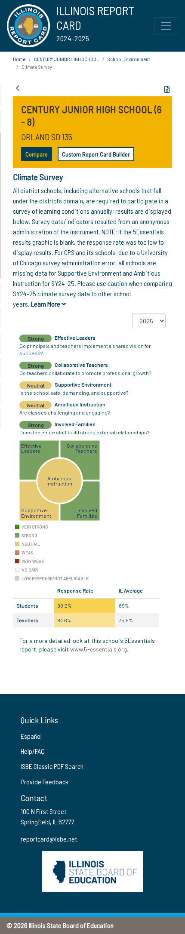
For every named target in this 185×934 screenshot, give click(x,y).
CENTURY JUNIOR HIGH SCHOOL (66, 59)
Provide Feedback (44, 781)
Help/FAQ (33, 751)
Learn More (46, 304)
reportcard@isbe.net (49, 839)
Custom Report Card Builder (96, 154)
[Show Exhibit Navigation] (17, 88)
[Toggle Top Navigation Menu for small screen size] (166, 25)
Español (31, 736)
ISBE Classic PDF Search (52, 766)
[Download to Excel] (167, 89)
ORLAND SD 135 (46, 137)
